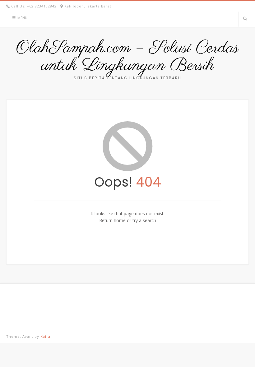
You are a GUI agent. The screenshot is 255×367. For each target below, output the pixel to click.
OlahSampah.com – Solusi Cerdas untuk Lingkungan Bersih (127, 56)
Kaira (45, 336)
